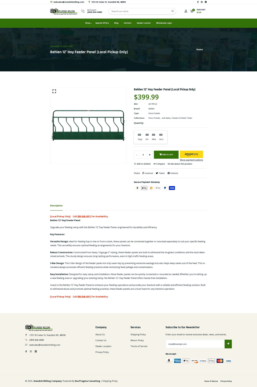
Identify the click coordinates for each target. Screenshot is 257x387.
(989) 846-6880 (94, 12)
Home (199, 49)
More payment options (191, 159)
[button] (191, 154)
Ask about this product (181, 164)
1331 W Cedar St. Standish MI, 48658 (108, 2)
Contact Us (100, 340)
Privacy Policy (102, 352)
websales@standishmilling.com (68, 2)
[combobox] (142, 11)
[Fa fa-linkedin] (206, 2)
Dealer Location (103, 346)
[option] (88, 125)
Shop (87, 23)
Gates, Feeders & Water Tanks (179, 118)
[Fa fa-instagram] (202, 2)
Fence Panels (154, 113)
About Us (100, 334)
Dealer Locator (144, 23)
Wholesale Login (164, 23)
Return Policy (137, 340)
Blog (116, 23)
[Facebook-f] (198, 2)
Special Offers (102, 23)
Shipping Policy (138, 334)
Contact (127, 23)
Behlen (151, 108)
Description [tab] (56, 205)
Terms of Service (139, 346)
